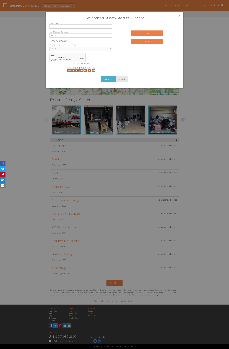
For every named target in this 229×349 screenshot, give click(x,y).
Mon (69, 70)
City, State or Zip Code (58, 32)
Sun (93, 70)
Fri (85, 70)
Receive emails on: (81, 63)
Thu (81, 70)
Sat (89, 70)
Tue (73, 70)
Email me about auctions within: (62, 45)
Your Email (53, 23)
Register (147, 33)
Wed (77, 70)
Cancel (122, 79)
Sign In (146, 41)
